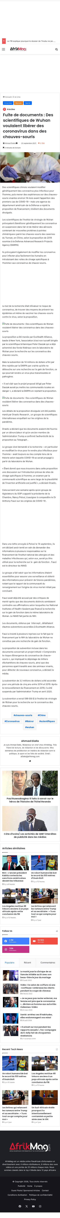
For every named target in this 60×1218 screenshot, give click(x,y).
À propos (38, 1186)
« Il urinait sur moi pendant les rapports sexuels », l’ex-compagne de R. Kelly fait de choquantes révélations (38, 1031)
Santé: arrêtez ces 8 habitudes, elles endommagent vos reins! (36, 1016)
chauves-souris (23, 715)
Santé (27, 103)
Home (29, 1186)
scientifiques (48, 721)
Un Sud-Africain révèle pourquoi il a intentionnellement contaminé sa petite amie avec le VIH (43, 1113)
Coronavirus (13, 721)
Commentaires (48, 962)
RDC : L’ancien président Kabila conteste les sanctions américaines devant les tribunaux (14, 876)
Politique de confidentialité (40, 1195)
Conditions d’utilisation (17, 1195)
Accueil (8, 97)
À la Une (16, 97)
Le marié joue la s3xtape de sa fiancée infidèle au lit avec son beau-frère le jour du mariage (35, 974)
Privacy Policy (30, 1199)
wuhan (30, 727)
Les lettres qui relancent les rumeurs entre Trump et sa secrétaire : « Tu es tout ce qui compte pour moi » (43, 911)
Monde (18, 103)
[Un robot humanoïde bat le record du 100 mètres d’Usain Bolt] (44, 862)
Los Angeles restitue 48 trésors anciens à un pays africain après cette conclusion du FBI (15, 910)
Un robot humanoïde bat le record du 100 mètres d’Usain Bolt (44, 875)
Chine (42, 715)
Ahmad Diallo (10, 143)
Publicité (21, 1186)
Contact (45, 1190)
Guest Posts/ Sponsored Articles (25, 1190)
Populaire (9, 962)
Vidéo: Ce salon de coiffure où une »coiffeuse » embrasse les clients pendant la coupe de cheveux (37, 988)
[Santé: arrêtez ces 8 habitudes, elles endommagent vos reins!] (10, 1018)
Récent (27, 962)
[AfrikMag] (18, 49)
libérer (30, 721)
